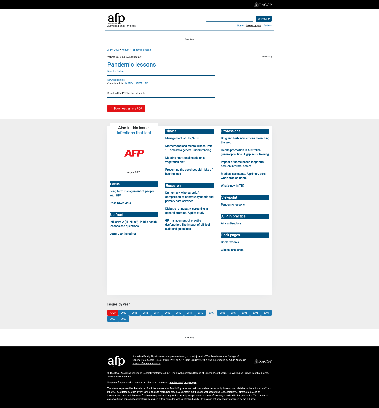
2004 (266, 312)
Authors (268, 25)
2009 (116, 49)
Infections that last (134, 132)
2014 (156, 312)
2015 (145, 312)
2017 (123, 312)
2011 (189, 312)
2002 (123, 318)
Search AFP (264, 18)
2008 (222, 312)
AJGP (113, 312)
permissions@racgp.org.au (182, 382)
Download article (116, 79)
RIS (146, 83)
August (125, 49)
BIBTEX (129, 83)
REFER (138, 83)
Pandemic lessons (141, 49)
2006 (244, 312)
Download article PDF (127, 108)
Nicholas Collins (115, 71)
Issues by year (253, 25)
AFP (109, 49)
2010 (200, 312)
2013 (167, 312)
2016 (134, 312)
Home (240, 25)
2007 (233, 312)
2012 (178, 312)
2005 (255, 312)
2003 (112, 318)
